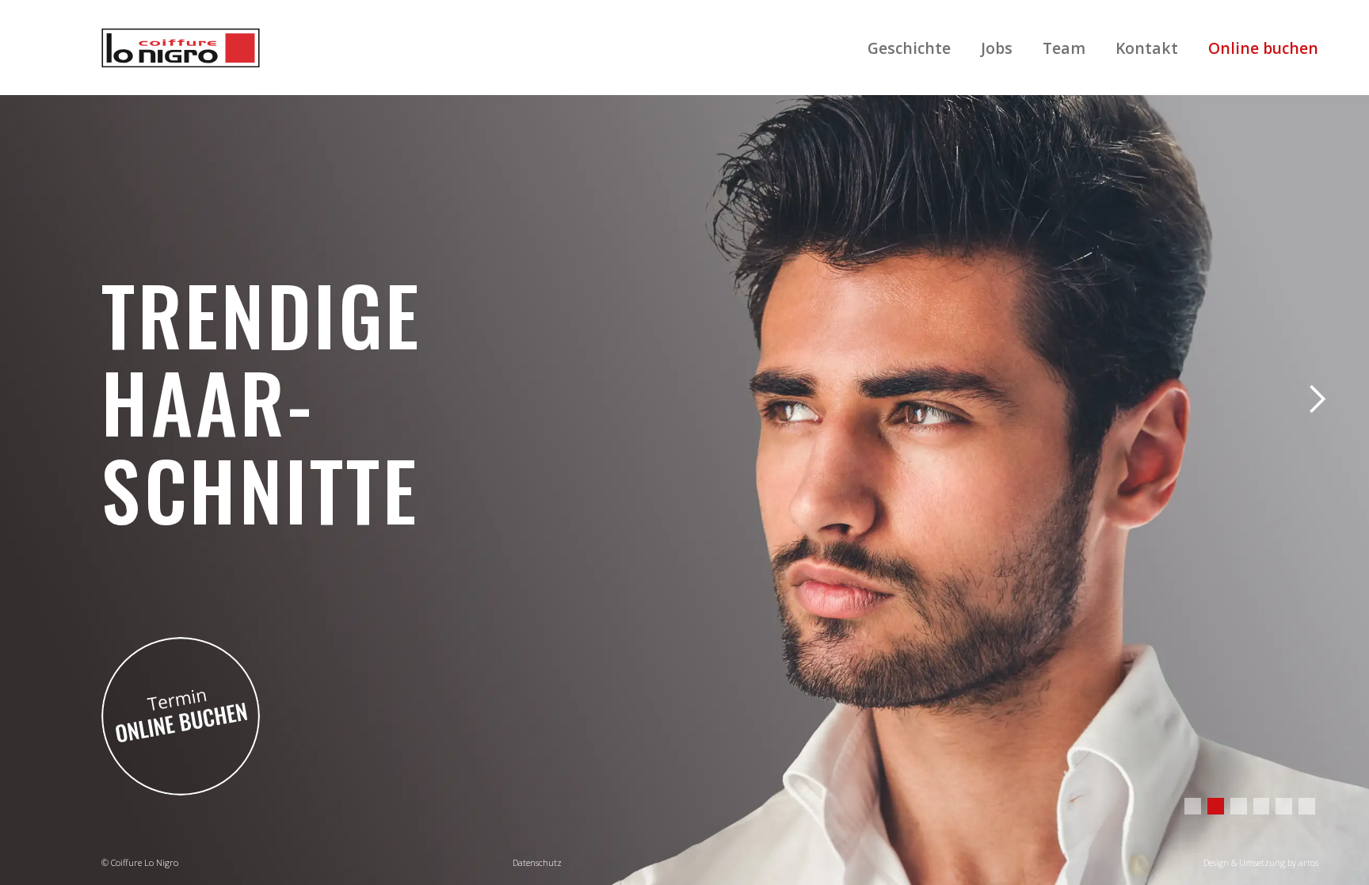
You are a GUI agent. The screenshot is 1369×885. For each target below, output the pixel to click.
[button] (1316, 399)
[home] (180, 48)
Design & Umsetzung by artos (1260, 862)
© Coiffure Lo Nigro (139, 862)
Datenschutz (537, 862)
